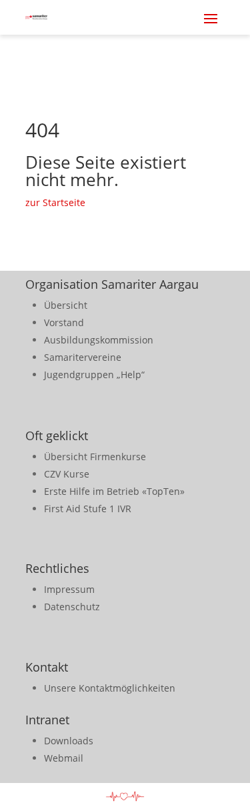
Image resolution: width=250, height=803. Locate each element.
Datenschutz (72, 606)
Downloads (68, 740)
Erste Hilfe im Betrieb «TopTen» (114, 491)
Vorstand (64, 322)
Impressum (69, 589)
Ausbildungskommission (98, 339)
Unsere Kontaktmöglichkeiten (109, 688)
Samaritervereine (82, 357)
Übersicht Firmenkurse (95, 456)
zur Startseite (55, 202)
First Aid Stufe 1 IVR (87, 508)
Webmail (63, 758)
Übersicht (65, 305)
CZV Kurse (66, 474)
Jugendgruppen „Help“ (94, 374)
